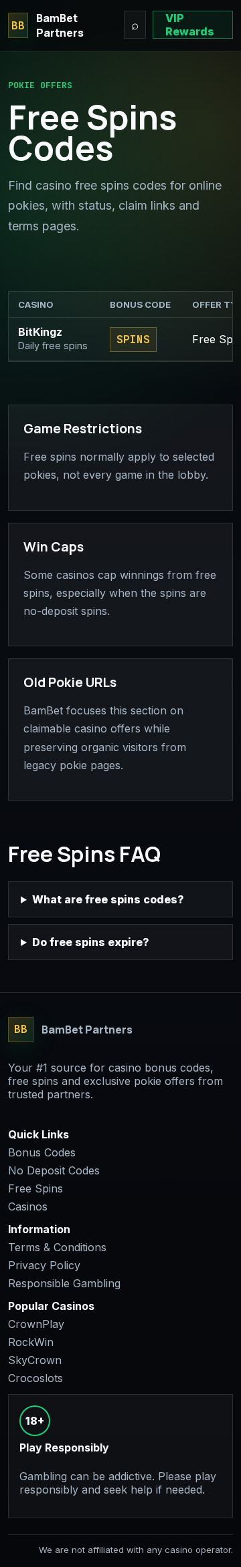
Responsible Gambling (64, 1283)
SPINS (133, 339)
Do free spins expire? (90, 942)
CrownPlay (36, 1324)
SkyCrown (35, 1360)
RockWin (31, 1342)
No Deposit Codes (54, 1170)
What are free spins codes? (108, 899)
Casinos (28, 1206)
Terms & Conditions (57, 1247)
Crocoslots (35, 1378)
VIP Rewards (189, 24)
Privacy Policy (44, 1265)
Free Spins (35, 1188)
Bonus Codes (42, 1152)
